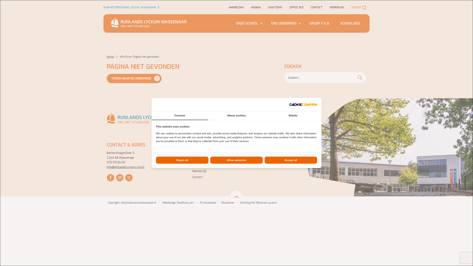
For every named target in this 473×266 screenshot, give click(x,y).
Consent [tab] (179, 115)
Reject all (182, 160)
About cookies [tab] (236, 115)
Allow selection (236, 160)
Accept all (291, 160)
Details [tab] (293, 115)
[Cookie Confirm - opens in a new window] (303, 104)
